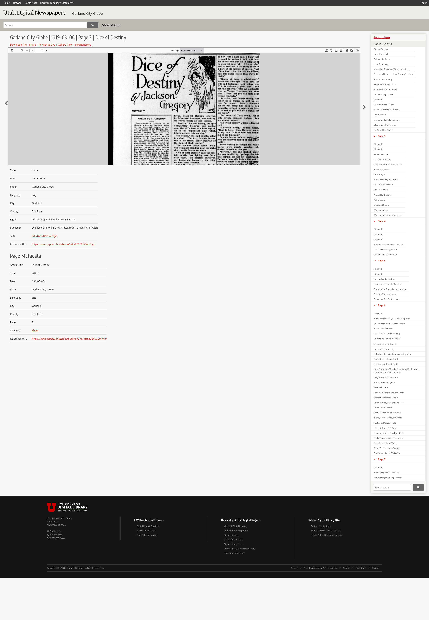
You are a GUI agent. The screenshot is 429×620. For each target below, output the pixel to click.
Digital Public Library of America (326, 534)
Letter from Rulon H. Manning (387, 284)
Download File (18, 44)
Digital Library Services (148, 526)
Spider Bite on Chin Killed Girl (387, 338)
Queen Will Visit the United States (389, 323)
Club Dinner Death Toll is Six (387, 453)
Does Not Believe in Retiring (387, 333)
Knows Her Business (383, 194)
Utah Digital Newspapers (236, 530)
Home (6, 2)
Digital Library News (233, 544)
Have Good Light (381, 54)
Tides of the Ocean (382, 59)
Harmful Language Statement (56, 2)
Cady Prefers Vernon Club (386, 377)
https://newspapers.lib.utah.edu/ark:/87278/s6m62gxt (63, 244)
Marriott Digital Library (235, 526)
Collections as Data (233, 539)
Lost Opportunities (382, 159)
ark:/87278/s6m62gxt (44, 236)
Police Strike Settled (383, 407)
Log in (424, 2)
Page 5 (381, 260)
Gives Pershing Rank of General (388, 402)
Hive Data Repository (234, 552)
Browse (17, 2)
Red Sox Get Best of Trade (386, 364)
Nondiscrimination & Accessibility (320, 567)
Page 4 (381, 221)
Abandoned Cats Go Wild (385, 254)
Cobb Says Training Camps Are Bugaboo (392, 354)
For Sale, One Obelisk (383, 130)
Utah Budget (379, 174)
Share (32, 44)
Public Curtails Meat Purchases (388, 438)
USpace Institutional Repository (239, 548)
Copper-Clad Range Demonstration (390, 289)
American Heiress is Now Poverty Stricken (393, 74)
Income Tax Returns (383, 328)
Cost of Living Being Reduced (387, 412)
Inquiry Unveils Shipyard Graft (388, 417)
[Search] (92, 25)
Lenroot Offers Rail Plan (385, 428)
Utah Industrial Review (384, 279)
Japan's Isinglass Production (387, 109)
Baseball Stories (381, 387)
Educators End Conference (386, 299)
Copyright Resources (147, 534)
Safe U (346, 567)
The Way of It (380, 114)
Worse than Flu (381, 210)
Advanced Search (111, 25)
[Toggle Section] (374, 136)
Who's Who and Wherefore (386, 472)
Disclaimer (361, 567)
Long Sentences (381, 64)
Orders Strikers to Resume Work (389, 392)
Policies (375, 567)
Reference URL (47, 44)
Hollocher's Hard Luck (384, 348)
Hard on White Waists (384, 104)
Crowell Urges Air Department (388, 477)
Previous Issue (382, 37)
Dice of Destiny (381, 49)
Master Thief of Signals (384, 382)
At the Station (380, 199)
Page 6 (381, 305)
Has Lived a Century (383, 79)
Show (35, 330)
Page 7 (381, 459)
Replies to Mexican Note (385, 422)
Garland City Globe (87, 13)
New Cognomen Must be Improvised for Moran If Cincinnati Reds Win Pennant (396, 371)
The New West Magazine (385, 294)
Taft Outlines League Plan (385, 249)
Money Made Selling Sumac (387, 119)
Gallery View (65, 44)
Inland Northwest (382, 169)
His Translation (381, 189)
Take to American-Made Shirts (388, 164)
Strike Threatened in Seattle (387, 448)
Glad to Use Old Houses (385, 124)
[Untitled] (378, 99)
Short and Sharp (381, 204)
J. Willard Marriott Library (59, 518)
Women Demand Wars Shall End (389, 244)
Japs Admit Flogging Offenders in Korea (392, 69)
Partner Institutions (320, 526)
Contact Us (31, 2)
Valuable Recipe (381, 154)
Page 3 (381, 136)
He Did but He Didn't (383, 184)
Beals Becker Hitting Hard (386, 359)
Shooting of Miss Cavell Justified (388, 433)
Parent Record (83, 44)
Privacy (294, 567)
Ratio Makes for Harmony (385, 89)
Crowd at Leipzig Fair (383, 94)
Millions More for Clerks (385, 343)
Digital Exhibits (231, 534)
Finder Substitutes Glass (385, 84)
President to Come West (385, 443)
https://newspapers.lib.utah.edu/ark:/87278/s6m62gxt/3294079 (69, 338)
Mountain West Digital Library (326, 530)
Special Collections (146, 530)
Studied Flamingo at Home (386, 179)
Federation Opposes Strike (386, 397)
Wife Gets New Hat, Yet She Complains (392, 318)
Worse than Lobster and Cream (388, 215)
